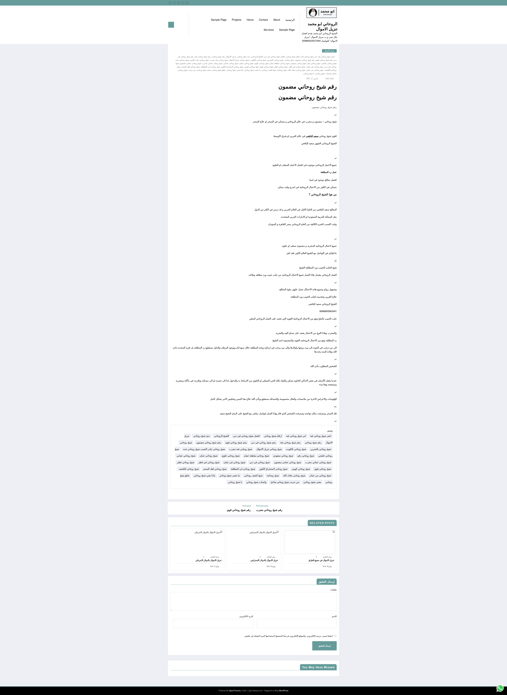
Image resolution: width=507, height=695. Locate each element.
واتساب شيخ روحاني (323, 74)
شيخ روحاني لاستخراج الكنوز (232, 67)
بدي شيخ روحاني (243, 57)
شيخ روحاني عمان (246, 63)
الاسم (334, 616)
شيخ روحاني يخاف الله (297, 70)
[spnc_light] (179, 25)
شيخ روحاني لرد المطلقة (210, 67)
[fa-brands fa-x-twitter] (182, 2)
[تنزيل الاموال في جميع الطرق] (310, 541)
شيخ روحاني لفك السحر (190, 67)
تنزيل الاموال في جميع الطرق (321, 560)
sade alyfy (329, 79)
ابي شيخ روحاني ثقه (309, 57)
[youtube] (170, 2)
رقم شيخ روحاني (218, 57)
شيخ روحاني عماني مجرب (212, 63)
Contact (263, 20)
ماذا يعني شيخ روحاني (234, 70)
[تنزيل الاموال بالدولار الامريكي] (208, 531)
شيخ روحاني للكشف (189, 468)
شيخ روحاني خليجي (329, 63)
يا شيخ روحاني (308, 74)
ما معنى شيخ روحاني (253, 70)
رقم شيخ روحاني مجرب (269, 509)
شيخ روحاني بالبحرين (275, 60)
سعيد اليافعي (312, 136)
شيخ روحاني (289, 60)
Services (269, 30)
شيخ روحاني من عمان (315, 70)
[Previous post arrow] (336, 508)
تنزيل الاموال (329, 51)
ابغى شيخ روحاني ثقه (326, 57)
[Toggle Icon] (171, 25)
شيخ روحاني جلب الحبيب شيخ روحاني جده (192, 60)
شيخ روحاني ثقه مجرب (219, 60)
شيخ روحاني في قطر (297, 67)
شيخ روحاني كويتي (251, 67)
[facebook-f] (187, 2)
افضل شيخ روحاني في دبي (274, 57)
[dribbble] (178, 2)
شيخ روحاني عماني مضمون (190, 63)
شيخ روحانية (282, 70)
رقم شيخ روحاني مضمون (305, 60)
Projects (236, 20)
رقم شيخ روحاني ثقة (203, 57)
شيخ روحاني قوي (266, 67)
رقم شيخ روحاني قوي (324, 60)
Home (250, 20)
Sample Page (219, 20)
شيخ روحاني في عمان (314, 67)
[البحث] (184, 24)
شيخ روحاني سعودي (298, 63)
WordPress (283, 690)
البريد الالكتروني (246, 616)
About (276, 20)
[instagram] (174, 2)
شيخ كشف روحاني (269, 70)
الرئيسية (290, 20)
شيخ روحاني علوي (262, 63)
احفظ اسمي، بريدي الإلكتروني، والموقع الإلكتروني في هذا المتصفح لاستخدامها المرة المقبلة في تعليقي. (288, 636)
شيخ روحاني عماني (231, 63)
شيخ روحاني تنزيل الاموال (239, 60)
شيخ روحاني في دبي (260, 462)
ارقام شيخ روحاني (293, 57)
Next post (246, 506)
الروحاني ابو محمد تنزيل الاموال (322, 26)
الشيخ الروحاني (257, 57)
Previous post (262, 506)
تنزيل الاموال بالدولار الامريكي (208, 560)
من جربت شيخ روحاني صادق (285, 482)
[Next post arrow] (171, 508)
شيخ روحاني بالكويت (258, 60)
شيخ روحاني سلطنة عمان (280, 63)
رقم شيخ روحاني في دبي (263, 442)
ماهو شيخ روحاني (218, 70)
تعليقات (333, 590)
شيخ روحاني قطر (281, 67)
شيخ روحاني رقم (313, 63)
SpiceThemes (235, 690)
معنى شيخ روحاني (204, 70)
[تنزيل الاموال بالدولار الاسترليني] (264, 531)
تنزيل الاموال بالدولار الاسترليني (264, 560)
